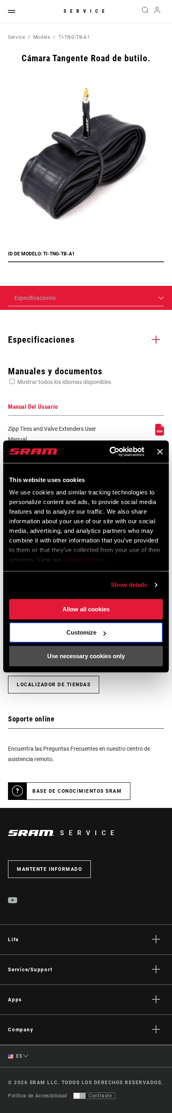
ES (18, 1056)
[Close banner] (160, 451)
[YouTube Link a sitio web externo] (13, 901)
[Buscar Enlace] (145, 12)
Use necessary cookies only (86, 656)
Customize (81, 632)
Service (86, 11)
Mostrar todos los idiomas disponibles (64, 382)
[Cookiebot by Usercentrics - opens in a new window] (110, 451)
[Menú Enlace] (11, 12)
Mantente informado (49, 869)
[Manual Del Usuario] (159, 433)
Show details (129, 584)
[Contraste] (80, 1096)
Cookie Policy (83, 559)
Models (41, 37)
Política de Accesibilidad (37, 1096)
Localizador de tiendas (53, 684)
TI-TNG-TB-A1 (74, 37)
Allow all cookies (86, 609)
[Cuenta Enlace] (157, 12)
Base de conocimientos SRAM (77, 791)
